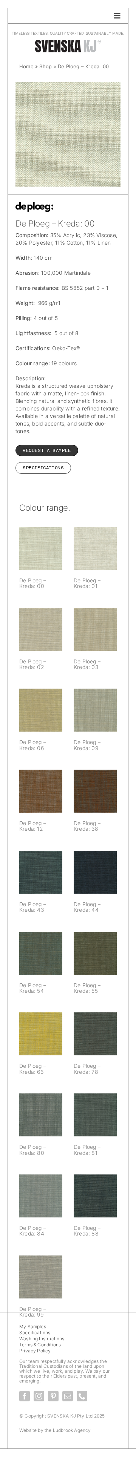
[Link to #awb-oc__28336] (117, 16)
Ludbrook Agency (72, 1430)
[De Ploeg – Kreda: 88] (95, 1195)
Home (26, 66)
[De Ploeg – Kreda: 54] (40, 953)
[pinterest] (53, 1396)
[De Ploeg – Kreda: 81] (95, 1114)
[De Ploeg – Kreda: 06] (40, 710)
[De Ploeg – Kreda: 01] (95, 548)
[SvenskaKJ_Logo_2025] (68, 41)
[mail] (67, 1396)
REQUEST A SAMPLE (47, 450)
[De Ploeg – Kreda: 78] (95, 1033)
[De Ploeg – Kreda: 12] (40, 791)
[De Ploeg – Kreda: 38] (95, 791)
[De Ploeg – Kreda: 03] (95, 629)
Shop (45, 66)
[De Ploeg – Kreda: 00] (40, 548)
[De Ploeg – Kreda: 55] (95, 953)
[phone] (82, 1396)
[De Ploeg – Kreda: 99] (40, 1276)
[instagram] (39, 1396)
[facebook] (24, 1396)
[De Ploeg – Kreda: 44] (95, 872)
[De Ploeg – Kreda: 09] (95, 710)
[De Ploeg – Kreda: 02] (40, 629)
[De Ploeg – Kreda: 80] (40, 1114)
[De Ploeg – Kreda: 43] (40, 872)
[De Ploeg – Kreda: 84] (40, 1195)
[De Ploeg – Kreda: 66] (40, 1033)
